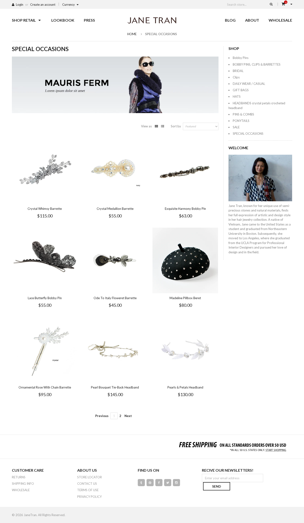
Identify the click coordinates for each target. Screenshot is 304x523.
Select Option (129, 199)
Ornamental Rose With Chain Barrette (45, 387)
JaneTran (30, 515)
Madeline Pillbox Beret (185, 298)
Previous (102, 416)
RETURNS (18, 477)
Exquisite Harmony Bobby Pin (185, 209)
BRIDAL (238, 71)
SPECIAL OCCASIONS (248, 133)
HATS (237, 96)
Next (128, 416)
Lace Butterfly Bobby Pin (45, 298)
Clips (236, 77)
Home (132, 34)
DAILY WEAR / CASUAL (249, 84)
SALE (236, 127)
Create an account (42, 4)
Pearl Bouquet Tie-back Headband (115, 387)
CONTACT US (87, 483)
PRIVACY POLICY (89, 497)
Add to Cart (59, 199)
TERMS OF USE (88, 490)
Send (216, 486)
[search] (271, 4)
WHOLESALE (21, 490)
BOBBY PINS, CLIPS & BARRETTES (256, 64)
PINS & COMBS (243, 114)
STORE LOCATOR (89, 477)
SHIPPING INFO (23, 483)
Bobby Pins (240, 58)
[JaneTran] (152, 20)
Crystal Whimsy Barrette (45, 209)
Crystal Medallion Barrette (115, 209)
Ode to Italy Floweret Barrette (115, 298)
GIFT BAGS (241, 90)
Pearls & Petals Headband (185, 387)
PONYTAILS (241, 121)
